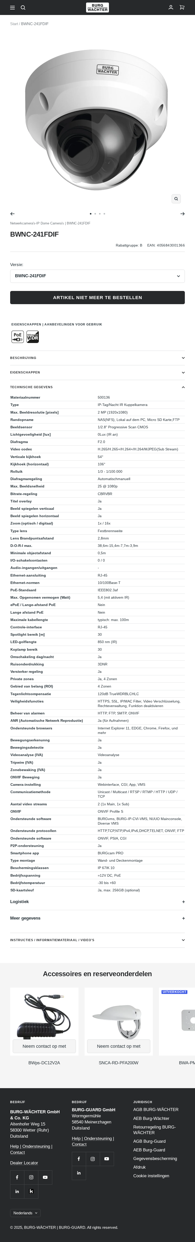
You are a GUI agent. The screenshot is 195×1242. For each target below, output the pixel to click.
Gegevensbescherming (155, 1158)
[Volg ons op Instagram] (31, 1177)
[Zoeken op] (23, 7)
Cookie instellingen (151, 1175)
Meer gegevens (25, 918)
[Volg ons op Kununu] (31, 1191)
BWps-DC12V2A (44, 1062)
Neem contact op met (44, 1046)
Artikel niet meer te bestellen (97, 297)
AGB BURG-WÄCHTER (155, 1109)
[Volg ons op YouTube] (45, 1177)
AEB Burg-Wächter (151, 1118)
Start (14, 24)
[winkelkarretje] (182, 7)
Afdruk (139, 1167)
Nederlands (22, 1213)
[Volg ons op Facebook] (17, 1177)
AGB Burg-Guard (149, 1141)
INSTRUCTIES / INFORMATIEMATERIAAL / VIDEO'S (52, 940)
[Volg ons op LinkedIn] (17, 1191)
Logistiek (19, 901)
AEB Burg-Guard (149, 1150)
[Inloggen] (171, 7)
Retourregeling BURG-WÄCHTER (154, 1130)
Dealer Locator (24, 1163)
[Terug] (12, 214)
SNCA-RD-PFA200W (118, 1062)
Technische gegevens (31, 387)
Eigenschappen (25, 372)
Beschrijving (23, 358)
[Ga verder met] (183, 214)
